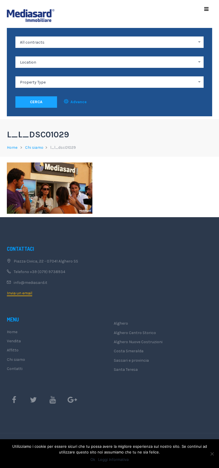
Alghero (121, 323)
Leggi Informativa (113, 459)
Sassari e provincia (131, 360)
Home (12, 147)
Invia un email (19, 293)
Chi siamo (34, 147)
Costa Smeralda (128, 351)
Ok (92, 459)
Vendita (14, 341)
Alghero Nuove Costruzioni (138, 341)
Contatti (15, 368)
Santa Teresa (126, 369)
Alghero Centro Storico (135, 332)
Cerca (36, 101)
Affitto (13, 350)
